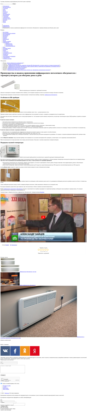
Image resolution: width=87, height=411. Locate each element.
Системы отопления (7, 52)
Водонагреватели (7, 7)
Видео (4, 21)
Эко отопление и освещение (9, 56)
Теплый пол (5, 54)
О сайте (4, 386)
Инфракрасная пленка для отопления (16, 68)
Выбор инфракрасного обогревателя (15, 63)
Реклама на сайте (7, 385)
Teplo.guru (7, 393)
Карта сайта (5, 388)
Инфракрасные (6, 26)
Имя (1, 401)
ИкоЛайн (42, 192)
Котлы (4, 10)
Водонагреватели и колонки (9, 33)
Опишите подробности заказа (7, 405)
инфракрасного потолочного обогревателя (13, 188)
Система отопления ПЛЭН (13, 64)
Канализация (6, 15)
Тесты (4, 22)
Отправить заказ (4, 406)
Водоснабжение (6, 14)
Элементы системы (7, 58)
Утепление (5, 8)
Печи (4, 9)
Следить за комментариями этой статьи (10, 383)
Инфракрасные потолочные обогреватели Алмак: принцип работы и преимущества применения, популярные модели (34, 66)
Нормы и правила (7, 41)
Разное (4, 50)
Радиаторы (5, 11)
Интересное (5, 35)
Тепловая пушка (9, 44)
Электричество (6, 17)
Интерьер (5, 19)
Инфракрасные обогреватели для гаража (17, 67)
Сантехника (5, 16)
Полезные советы (7, 18)
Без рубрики (5, 32)
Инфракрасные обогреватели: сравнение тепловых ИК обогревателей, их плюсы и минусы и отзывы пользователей (34, 65)
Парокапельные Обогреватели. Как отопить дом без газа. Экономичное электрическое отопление (28, 69)
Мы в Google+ (6, 389)
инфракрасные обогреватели (51, 94)
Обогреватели (6, 6)
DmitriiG (7, 245)
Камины (5, 13)
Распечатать (14, 245)
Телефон (2, 402)
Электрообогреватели (10, 46)
